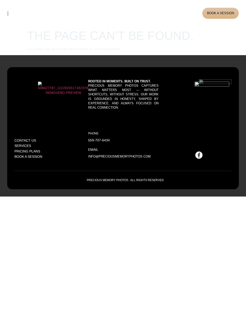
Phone (93, 133)
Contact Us (142, 13)
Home (45, 13)
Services (84, 13)
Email (93, 149)
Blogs (121, 13)
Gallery (104, 13)
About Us (63, 13)
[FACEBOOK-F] (199, 155)
